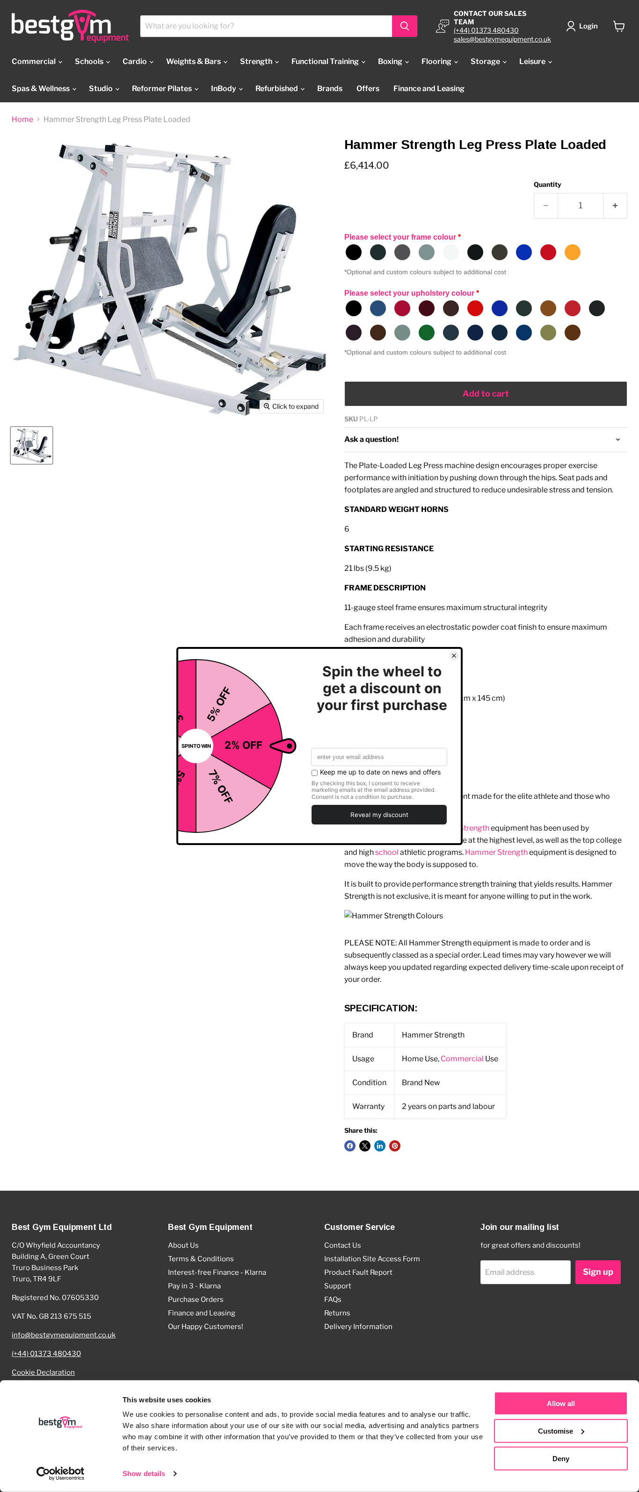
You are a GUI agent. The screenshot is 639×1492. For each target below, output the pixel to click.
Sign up (598, 1272)
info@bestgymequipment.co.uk (64, 1335)
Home (22, 119)
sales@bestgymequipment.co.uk (502, 39)
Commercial (34, 61)
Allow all (561, 1403)
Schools (90, 61)
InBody (224, 88)
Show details (144, 1474)
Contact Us (342, 1245)
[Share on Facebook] (350, 1145)
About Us (183, 1245)
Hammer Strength (496, 852)
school (387, 852)
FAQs (332, 1299)
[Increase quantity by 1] (615, 206)
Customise (555, 1431)
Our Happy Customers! (205, 1326)
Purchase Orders (196, 1299)
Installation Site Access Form (372, 1259)
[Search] (404, 26)
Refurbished (277, 88)
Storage (486, 61)
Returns (337, 1313)
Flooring (437, 61)
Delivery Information (358, 1326)
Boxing (391, 61)
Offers (367, 88)
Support (337, 1286)
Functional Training (325, 61)
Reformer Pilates (162, 88)
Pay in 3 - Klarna (194, 1286)
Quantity (547, 184)
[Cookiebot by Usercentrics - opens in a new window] (61, 1474)
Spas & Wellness (41, 88)
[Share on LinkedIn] (379, 1145)
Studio (101, 88)
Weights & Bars (194, 61)
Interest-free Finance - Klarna (217, 1272)
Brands (329, 88)
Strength (257, 61)
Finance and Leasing (429, 88)
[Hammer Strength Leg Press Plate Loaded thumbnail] (31, 445)
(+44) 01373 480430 (486, 30)
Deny (560, 1458)
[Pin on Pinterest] (394, 1145)
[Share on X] (364, 1145)
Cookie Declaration (43, 1372)
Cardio (135, 61)
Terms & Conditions (201, 1259)
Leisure (533, 61)
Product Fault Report (358, 1272)
